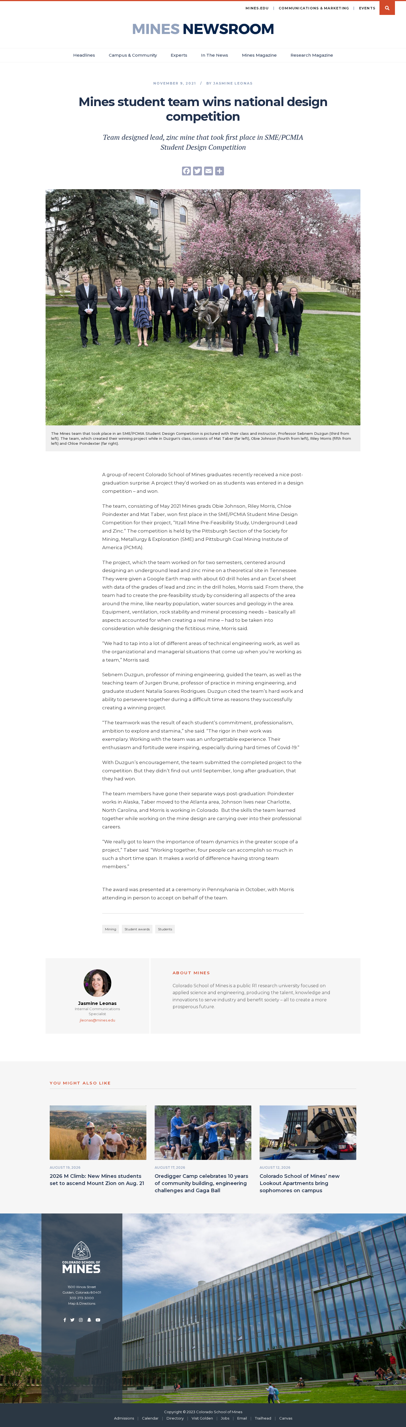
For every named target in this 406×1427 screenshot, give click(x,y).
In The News (214, 55)
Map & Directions (81, 1303)
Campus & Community (133, 55)
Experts (179, 55)
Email (242, 1418)
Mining (110, 929)
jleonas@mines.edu (97, 1020)
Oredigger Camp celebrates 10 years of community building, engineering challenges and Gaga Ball (201, 1183)
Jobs (225, 1418)
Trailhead (263, 1418)
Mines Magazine (259, 55)
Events (367, 8)
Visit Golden (202, 1418)
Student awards (137, 929)
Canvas (285, 1418)
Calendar (150, 1418)
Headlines (84, 55)
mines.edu (257, 8)
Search (387, 8)
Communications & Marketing (314, 8)
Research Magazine (312, 55)
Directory (175, 1418)
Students (165, 929)
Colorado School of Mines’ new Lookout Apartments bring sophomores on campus (300, 1183)
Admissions (124, 1418)
